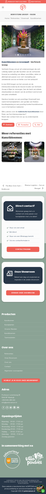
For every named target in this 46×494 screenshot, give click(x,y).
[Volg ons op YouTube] (18, 407)
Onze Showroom (10, 358)
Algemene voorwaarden (13, 371)
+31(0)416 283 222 (8, 400)
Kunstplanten (9, 325)
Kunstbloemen (35, 18)
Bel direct (13, 232)
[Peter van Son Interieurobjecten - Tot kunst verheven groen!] (23, 7)
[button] (3, 7)
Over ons (7, 362)
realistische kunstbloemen (28, 112)
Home (7, 18)
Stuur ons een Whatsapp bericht (21, 236)
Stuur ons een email (16, 228)
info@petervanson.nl (9, 402)
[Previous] (2, 153)
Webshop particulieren (17, 1)
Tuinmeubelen (9, 338)
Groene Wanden (10, 329)
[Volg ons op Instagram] (7, 407)
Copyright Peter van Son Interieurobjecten (22, 480)
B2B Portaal (36, 1)
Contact (7, 366)
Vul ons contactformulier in (19, 240)
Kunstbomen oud (35, 482)
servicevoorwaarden (26, 489)
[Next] (43, 153)
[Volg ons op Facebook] (3, 407)
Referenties (15, 18)
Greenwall (25, 18)
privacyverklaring (10, 489)
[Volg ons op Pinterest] (10, 407)
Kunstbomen (9, 320)
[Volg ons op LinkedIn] (14, 407)
